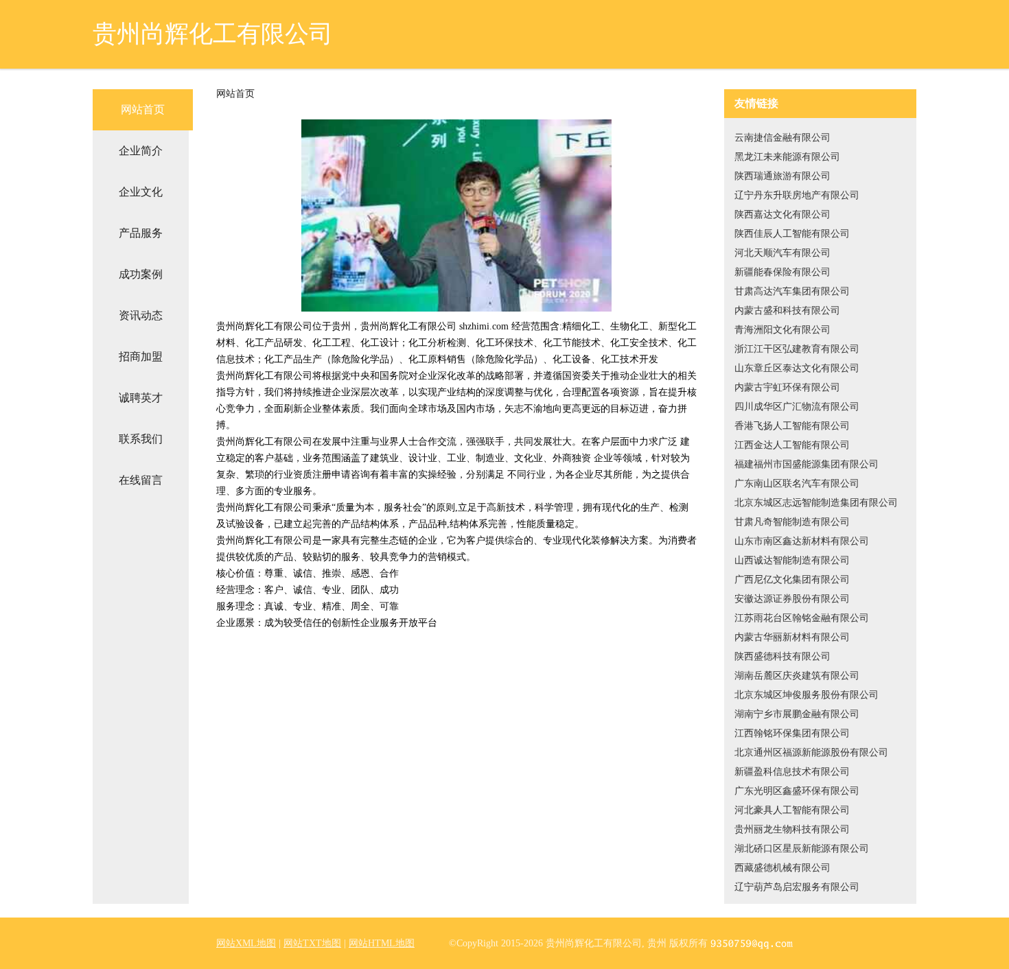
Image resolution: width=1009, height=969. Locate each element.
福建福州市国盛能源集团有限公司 (806, 464)
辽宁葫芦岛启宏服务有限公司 (796, 887)
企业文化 (141, 192)
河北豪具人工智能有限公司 (792, 810)
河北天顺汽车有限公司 (782, 253)
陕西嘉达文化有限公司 (782, 214)
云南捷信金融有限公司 (782, 137)
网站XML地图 (246, 943)
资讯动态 (141, 315)
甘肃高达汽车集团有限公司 (792, 291)
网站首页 (143, 109)
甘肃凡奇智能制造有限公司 (792, 522)
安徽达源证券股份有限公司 (792, 599)
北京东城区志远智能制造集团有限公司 (816, 503)
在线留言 (141, 480)
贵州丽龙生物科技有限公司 (792, 829)
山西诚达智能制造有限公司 (792, 560)
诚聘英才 (141, 398)
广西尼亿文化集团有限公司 (792, 579)
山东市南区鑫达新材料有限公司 (801, 541)
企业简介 (141, 150)
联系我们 (141, 439)
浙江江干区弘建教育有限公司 (796, 349)
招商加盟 (141, 356)
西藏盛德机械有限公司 (782, 868)
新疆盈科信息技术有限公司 (792, 772)
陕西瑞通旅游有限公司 (782, 176)
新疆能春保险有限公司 (782, 272)
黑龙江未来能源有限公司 (787, 157)
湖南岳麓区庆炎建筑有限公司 (796, 675)
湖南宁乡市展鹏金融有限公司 (796, 714)
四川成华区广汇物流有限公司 (796, 406)
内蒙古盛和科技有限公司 (787, 310)
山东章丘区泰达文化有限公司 (796, 368)
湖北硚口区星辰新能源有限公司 (801, 848)
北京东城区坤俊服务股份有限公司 (806, 695)
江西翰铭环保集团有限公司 (792, 733)
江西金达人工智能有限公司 (792, 445)
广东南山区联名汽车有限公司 (796, 483)
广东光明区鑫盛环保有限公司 (796, 791)
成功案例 (141, 274)
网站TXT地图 (312, 943)
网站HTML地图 (382, 943)
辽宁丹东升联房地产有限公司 (796, 195)
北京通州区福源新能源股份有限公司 (811, 752)
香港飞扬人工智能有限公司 (792, 426)
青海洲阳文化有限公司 (782, 330)
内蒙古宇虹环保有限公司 (787, 387)
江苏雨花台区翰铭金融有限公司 (801, 618)
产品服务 (141, 233)
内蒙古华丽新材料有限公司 (792, 637)
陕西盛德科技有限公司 (782, 656)
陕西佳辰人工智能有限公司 (792, 234)
